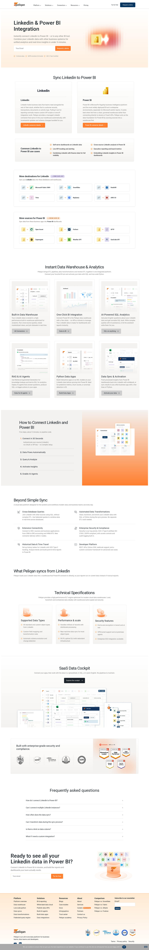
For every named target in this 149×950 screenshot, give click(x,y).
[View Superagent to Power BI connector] (36, 239)
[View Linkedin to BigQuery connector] (74, 197)
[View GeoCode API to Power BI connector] (112, 239)
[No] (145, 947)
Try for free (57, 876)
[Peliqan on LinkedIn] (20, 943)
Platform (36, 5)
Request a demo (63, 48)
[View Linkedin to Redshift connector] (112, 187)
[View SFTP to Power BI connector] (112, 229)
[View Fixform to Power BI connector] (74, 229)
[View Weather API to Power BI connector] (74, 239)
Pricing (86, 5)
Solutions (48, 5)
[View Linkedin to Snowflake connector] (74, 187)
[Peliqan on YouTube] (15, 943)
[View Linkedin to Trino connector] (36, 197)
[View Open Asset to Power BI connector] (36, 229)
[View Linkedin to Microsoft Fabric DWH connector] (36, 187)
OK (124, 947)
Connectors (61, 5)
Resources (74, 5)
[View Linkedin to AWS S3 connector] (112, 197)
